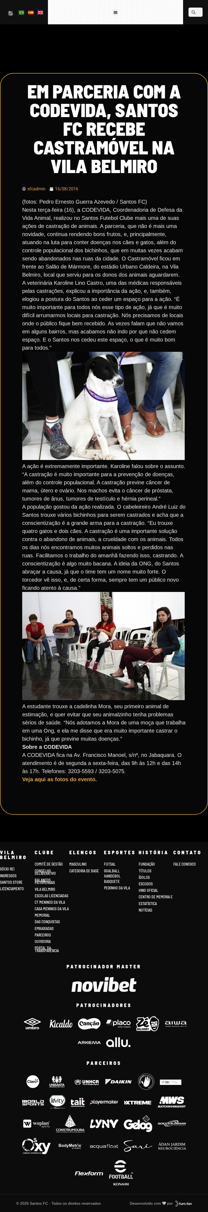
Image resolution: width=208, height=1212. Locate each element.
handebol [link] (112, 876)
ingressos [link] (8, 875)
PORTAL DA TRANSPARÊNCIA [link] (47, 949)
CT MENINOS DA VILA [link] (50, 902)
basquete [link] (112, 881)
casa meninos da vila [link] (52, 908)
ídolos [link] (144, 877)
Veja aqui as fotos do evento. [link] (59, 779)
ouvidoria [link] (43, 941)
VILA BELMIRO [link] (45, 889)
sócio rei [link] (7, 869)
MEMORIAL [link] (42, 915)
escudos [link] (146, 884)
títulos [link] (145, 871)
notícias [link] (145, 910)
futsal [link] (110, 864)
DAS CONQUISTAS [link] (47, 921)
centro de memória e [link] (156, 897)
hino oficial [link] (148, 890)
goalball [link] (112, 871)
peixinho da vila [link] (117, 888)
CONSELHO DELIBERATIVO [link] (45, 872)
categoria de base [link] (84, 871)
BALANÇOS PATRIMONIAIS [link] (45, 881)
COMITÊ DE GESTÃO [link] (49, 864)
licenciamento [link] (12, 888)
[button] (115, 12)
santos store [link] (11, 882)
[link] (11, 13)
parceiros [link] (43, 935)
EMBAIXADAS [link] (44, 928)
